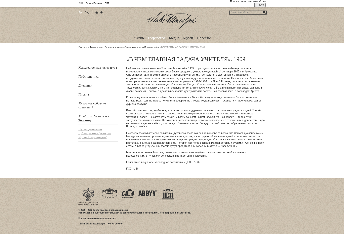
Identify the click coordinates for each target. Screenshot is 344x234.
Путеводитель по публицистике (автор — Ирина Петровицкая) (94, 133)
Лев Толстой (172, 28)
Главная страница (96, 12)
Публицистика (88, 76)
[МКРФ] (88, 189)
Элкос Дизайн (115, 223)
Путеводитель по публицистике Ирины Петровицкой (131, 47)
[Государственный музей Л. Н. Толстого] (109, 189)
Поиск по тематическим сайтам (248, 1)
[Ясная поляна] (127, 189)
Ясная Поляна (94, 3)
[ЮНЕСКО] (168, 189)
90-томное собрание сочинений (92, 105)
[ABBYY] (147, 189)
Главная (82, 47)
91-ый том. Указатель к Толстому (94, 118)
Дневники (85, 85)
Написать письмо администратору (97, 218)
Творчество (96, 47)
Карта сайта (101, 12)
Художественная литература (97, 67)
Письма (83, 94)
